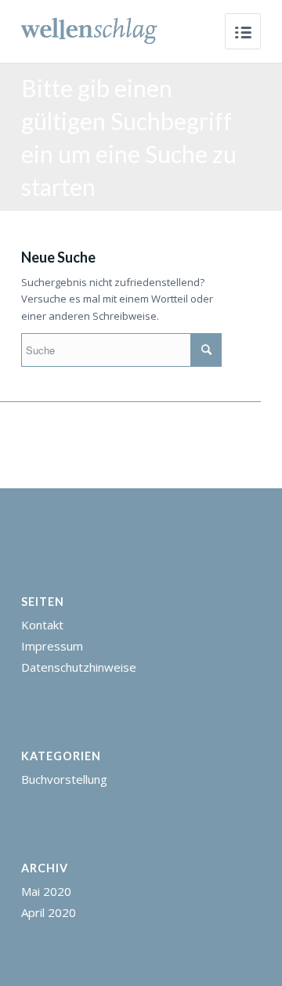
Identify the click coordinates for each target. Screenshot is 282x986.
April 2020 (48, 912)
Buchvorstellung (64, 779)
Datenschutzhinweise (78, 667)
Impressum (52, 646)
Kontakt (42, 625)
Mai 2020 (46, 891)
